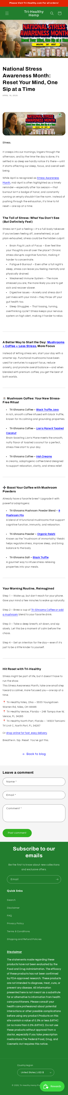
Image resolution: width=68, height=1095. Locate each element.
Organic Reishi (46, 534)
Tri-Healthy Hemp (28, 1085)
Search (11, 900)
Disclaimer (13, 908)
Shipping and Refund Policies (24, 939)
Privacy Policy (15, 923)
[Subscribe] (57, 879)
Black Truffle (40, 557)
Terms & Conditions (18, 931)
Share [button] (10, 105)
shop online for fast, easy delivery (26, 733)
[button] (7, 13)
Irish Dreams (44, 456)
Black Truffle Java (47, 409)
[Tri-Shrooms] (34, 135)
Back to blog (36, 754)
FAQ (9, 915)
